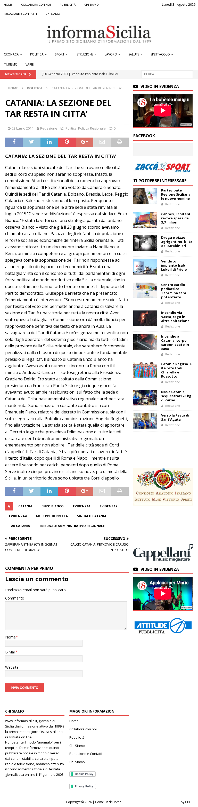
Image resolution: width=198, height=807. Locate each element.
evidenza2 (108, 506)
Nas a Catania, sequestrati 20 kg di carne (176, 395)
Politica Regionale (92, 128)
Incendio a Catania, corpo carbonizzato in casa (175, 342)
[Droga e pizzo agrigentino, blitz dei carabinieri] (145, 243)
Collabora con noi (36, 4)
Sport (59, 54)
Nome (10, 637)
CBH (188, 802)
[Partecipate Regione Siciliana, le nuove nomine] (145, 196)
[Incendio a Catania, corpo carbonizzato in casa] (145, 342)
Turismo (11, 64)
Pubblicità (68, 4)
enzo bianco (53, 506)
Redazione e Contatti (20, 13)
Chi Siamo (91, 4)
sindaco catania (91, 516)
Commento (14, 598)
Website (12, 667)
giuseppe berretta (52, 516)
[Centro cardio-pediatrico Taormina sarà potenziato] (145, 290)
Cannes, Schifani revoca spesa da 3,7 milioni (175, 218)
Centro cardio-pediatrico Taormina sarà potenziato (173, 290)
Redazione (48, 128)
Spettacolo (160, 54)
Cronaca (11, 54)
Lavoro (111, 54)
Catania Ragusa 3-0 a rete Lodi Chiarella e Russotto (176, 370)
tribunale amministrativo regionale (72, 526)
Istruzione (84, 54)
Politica (37, 54)
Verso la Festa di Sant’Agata (175, 417)
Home (8, 4)
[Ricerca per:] (167, 73)
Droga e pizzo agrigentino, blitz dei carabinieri (176, 241)
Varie (30, 64)
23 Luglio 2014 (22, 128)
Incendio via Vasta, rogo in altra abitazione (175, 316)
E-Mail (10, 652)
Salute (133, 54)
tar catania (19, 526)
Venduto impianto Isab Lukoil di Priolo (174, 265)
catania (25, 506)
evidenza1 (81, 506)
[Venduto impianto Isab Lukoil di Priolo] (145, 267)
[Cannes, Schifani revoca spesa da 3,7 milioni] (145, 220)
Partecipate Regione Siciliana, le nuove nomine (176, 194)
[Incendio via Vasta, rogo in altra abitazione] (145, 318)
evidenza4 (18, 516)
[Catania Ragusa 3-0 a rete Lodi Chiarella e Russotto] (145, 370)
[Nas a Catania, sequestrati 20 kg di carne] (145, 397)
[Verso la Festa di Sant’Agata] (145, 421)
